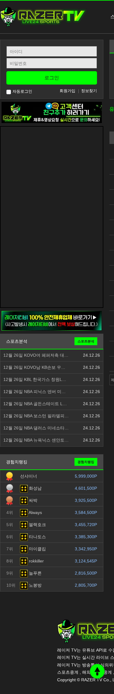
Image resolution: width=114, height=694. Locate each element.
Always (35, 512)
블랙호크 (37, 524)
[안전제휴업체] (52, 321)
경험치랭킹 (86, 462)
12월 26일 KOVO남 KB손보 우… (34, 367)
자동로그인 (22, 91)
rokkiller (36, 561)
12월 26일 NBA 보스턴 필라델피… (36, 416)
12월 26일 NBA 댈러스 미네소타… (36, 428)
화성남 (35, 488)
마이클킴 (37, 548)
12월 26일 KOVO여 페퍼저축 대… (35, 355)
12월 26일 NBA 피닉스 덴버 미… (34, 391)
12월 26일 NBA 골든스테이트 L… (35, 404)
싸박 (32, 500)
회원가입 (67, 90)
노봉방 (35, 585)
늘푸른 (35, 573)
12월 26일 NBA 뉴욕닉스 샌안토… (36, 440)
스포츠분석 (86, 341)
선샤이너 (28, 476)
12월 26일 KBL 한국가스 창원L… (34, 379)
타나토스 (37, 536)
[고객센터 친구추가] (52, 112)
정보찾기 (89, 90)
